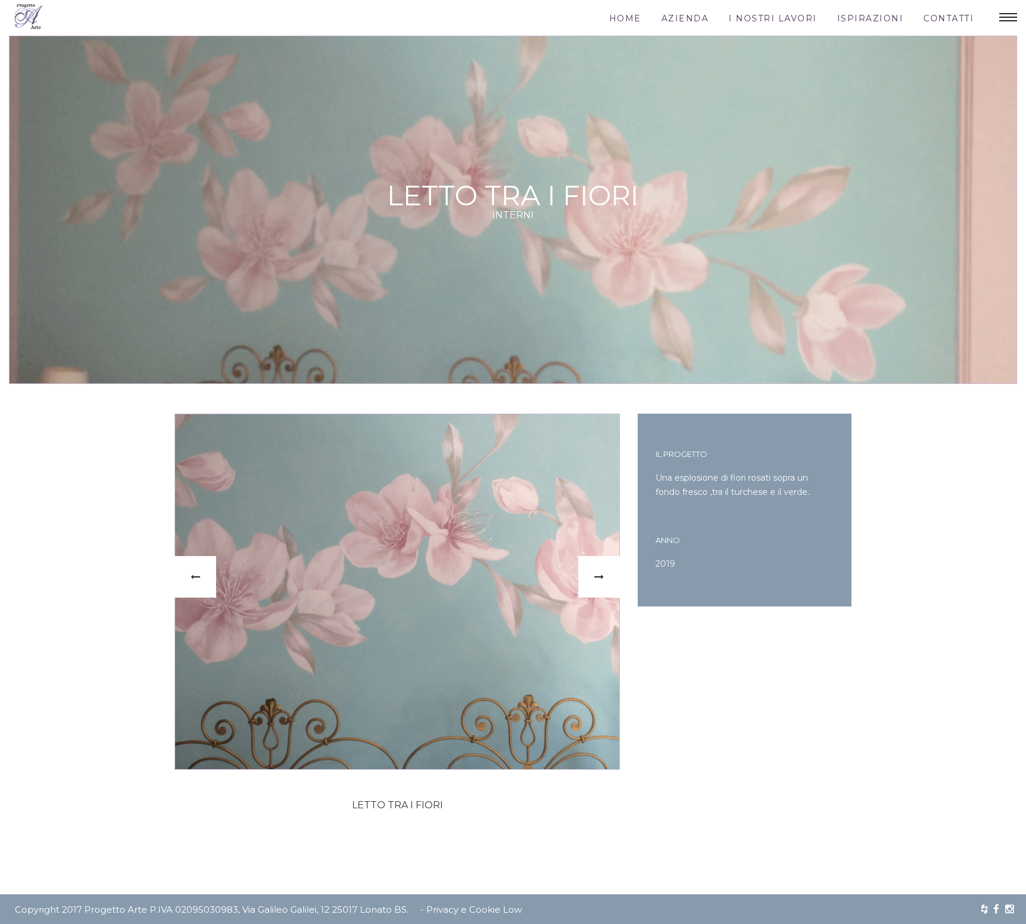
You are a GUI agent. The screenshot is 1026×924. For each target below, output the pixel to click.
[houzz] (984, 909)
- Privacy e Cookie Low (471, 909)
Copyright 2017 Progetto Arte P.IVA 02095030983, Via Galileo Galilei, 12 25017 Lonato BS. (211, 909)
